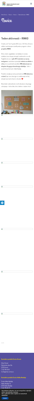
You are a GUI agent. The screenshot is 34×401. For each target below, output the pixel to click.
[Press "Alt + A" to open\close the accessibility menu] (2, 203)
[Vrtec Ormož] (10, 3)
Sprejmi (5, 398)
